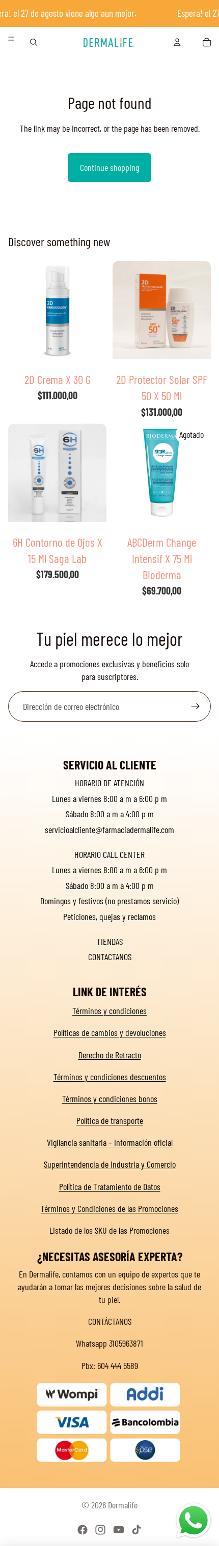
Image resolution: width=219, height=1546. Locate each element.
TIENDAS (110, 941)
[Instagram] (100, 1530)
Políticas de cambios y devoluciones (109, 1032)
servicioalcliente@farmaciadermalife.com (109, 829)
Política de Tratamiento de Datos (109, 1186)
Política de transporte (109, 1120)
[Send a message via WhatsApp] (193, 1520)
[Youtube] (119, 1530)
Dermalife (123, 1504)
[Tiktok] (136, 1530)
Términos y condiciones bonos (109, 1098)
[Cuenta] (177, 42)
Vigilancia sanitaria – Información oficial (110, 1142)
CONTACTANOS (109, 956)
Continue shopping (109, 167)
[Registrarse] (195, 706)
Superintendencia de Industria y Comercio (110, 1164)
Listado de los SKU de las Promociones (109, 1230)
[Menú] (11, 38)
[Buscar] (33, 42)
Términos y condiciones (109, 1010)
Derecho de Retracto (109, 1054)
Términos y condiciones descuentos (109, 1076)
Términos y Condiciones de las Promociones (109, 1208)
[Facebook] (82, 1530)
